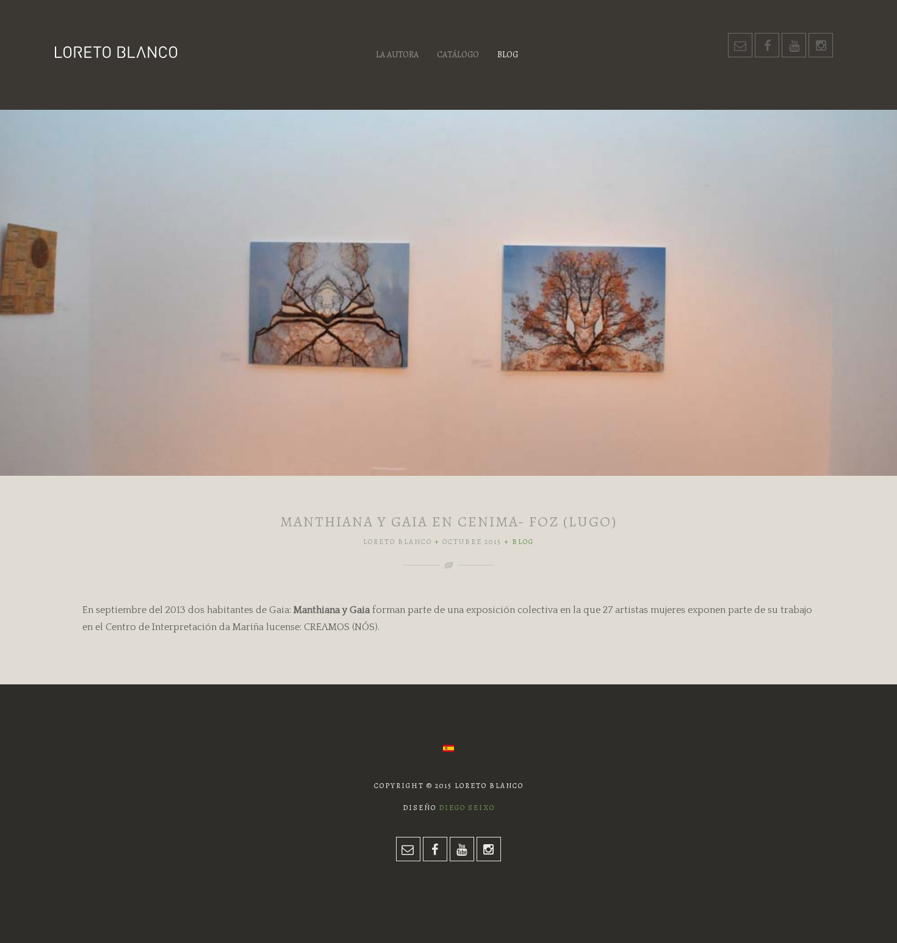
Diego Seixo (467, 807)
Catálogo (458, 54)
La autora (397, 54)
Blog (507, 54)
